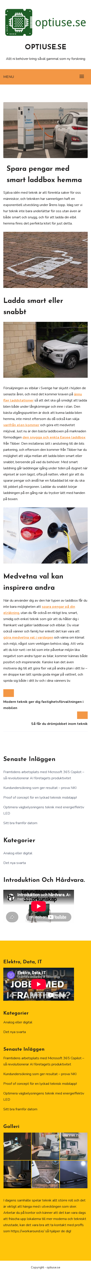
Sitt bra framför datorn (20, 823)
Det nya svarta (14, 862)
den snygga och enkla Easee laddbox (54, 437)
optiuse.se (45, 47)
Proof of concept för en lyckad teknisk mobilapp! (40, 797)
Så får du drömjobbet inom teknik (59, 723)
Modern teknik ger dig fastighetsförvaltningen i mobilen (43, 704)
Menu (8, 76)
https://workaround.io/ (27, 1231)
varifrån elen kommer (21, 425)
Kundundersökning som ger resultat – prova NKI (39, 787)
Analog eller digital (17, 853)
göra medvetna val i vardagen (28, 637)
